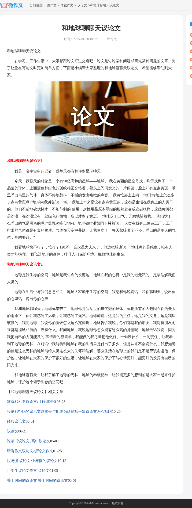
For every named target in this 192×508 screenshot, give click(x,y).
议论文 (82, 5)
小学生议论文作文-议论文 (28, 471)
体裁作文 (67, 5)
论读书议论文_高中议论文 (28, 441)
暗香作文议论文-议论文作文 (30, 451)
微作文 (52, 5)
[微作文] (13, 5)
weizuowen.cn (103, 503)
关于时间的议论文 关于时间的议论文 (37, 480)
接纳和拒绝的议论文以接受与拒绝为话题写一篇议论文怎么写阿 (59, 411)
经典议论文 (16, 421)
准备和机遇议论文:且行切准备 (32, 402)
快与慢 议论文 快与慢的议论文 (32, 461)
